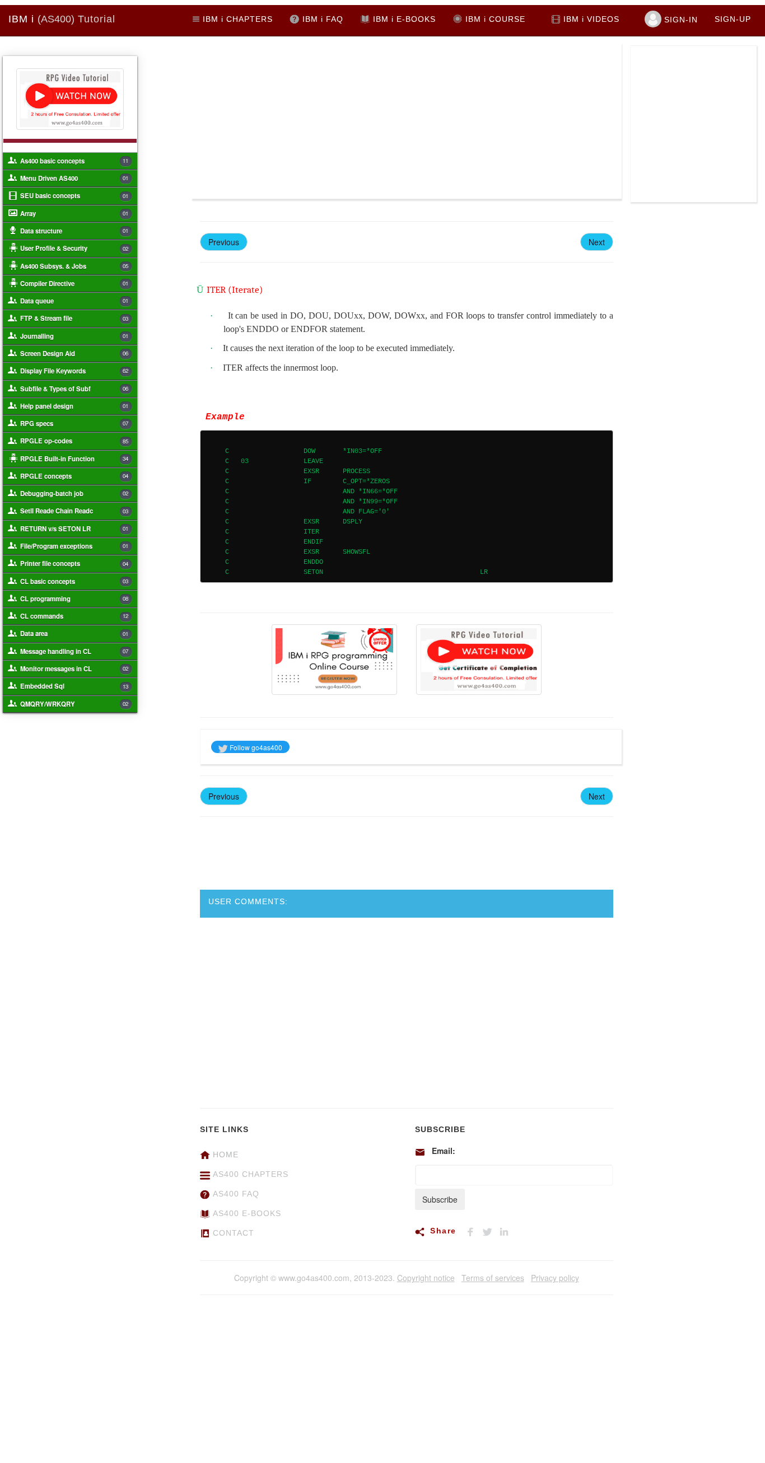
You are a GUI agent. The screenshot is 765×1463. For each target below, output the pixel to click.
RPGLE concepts (74, 475)
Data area (74, 633)
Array (74, 213)
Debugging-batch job (74, 493)
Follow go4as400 (255, 747)
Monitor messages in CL (74, 668)
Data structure (74, 230)
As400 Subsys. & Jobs (74, 265)
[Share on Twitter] (490, 1230)
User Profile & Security (74, 248)
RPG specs (74, 423)
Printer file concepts (74, 563)
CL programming (74, 598)
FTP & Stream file (74, 318)
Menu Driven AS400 (74, 178)
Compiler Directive (74, 283)
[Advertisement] (299, 120)
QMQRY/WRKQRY (74, 703)
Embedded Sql (74, 685)
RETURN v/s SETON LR (74, 528)
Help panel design (74, 405)
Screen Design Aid (74, 353)
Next (597, 241)
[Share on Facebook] (473, 1230)
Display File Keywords (74, 370)
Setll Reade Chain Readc (74, 510)
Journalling (74, 335)
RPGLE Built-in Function (74, 458)
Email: (443, 1150)
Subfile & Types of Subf (74, 388)
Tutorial (61, 19)
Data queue (74, 300)
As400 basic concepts (74, 160)
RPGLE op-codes (74, 440)
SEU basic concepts (74, 195)
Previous (223, 241)
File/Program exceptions (74, 545)
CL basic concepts (74, 581)
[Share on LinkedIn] (506, 1230)
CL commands (74, 615)
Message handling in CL (74, 651)
